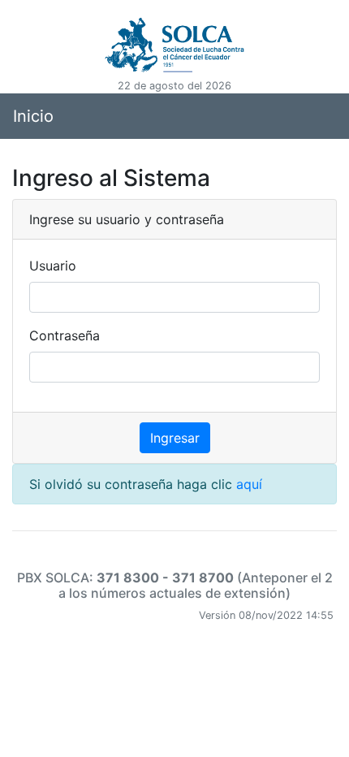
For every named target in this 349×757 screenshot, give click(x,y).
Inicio (33, 116)
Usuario (52, 265)
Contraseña (64, 335)
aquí (249, 484)
